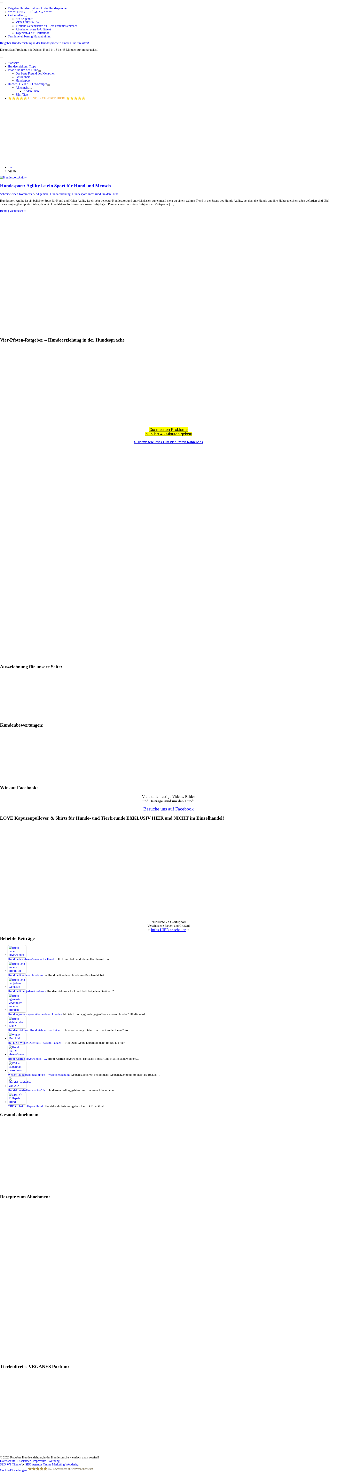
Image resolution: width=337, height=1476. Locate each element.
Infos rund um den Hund (103, 194)
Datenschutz (7, 1461)
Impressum (39, 1461)
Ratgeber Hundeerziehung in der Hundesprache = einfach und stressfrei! (44, 43)
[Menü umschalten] (25, 16)
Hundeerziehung (60, 194)
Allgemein (42, 194)
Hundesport (79, 194)
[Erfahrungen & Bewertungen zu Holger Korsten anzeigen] (29, 779)
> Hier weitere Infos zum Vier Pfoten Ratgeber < (168, 442)
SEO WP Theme (10, 1464)
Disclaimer (24, 1461)
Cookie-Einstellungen (13, 1470)
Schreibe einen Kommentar (17, 194)
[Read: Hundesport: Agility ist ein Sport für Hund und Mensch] (13, 177)
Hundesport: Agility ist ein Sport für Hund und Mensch (55, 185)
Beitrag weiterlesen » (13, 210)
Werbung (54, 1461)
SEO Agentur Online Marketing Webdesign (52, 1464)
